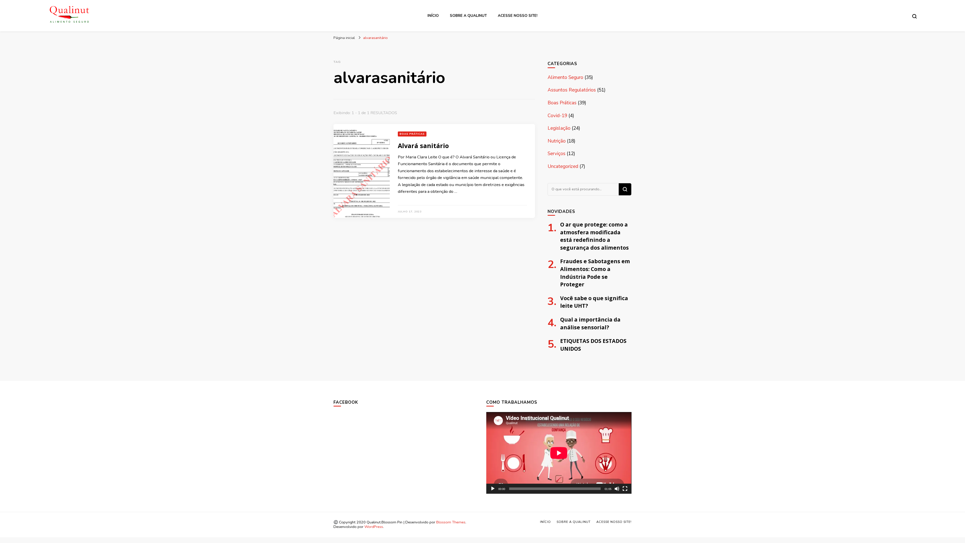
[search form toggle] (914, 16)
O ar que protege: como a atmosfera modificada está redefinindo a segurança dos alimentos (594, 236)
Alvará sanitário (423, 145)
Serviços (556, 153)
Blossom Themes (450, 522)
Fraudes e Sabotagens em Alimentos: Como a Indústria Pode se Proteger (595, 272)
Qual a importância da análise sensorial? (590, 323)
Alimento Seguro (565, 77)
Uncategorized (563, 166)
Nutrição (557, 141)
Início (433, 15)
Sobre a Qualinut (468, 15)
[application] (559, 453)
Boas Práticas (412, 134)
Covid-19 (557, 115)
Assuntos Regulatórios (572, 90)
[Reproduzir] (492, 488)
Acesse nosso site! (518, 15)
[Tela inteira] (625, 488)
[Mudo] (616, 488)
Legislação (559, 128)
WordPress (373, 526)
